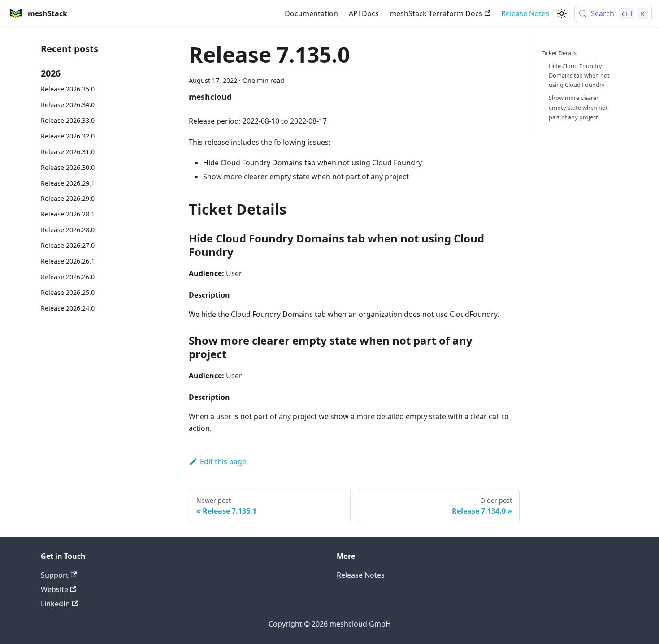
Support (55, 575)
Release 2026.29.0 (68, 198)
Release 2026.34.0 (68, 104)
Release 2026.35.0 (68, 89)
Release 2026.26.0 (68, 276)
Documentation (311, 13)
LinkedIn (55, 604)
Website (54, 589)
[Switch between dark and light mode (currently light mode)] (562, 13)
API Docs (364, 13)
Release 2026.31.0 (68, 151)
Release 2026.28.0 (68, 229)
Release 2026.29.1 (68, 183)
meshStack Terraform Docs (436, 13)
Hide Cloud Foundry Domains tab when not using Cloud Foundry (579, 75)
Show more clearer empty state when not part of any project (578, 107)
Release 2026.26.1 (68, 261)
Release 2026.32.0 (68, 136)
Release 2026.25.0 (68, 292)
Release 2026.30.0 (68, 167)
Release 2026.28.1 (68, 214)
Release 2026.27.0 (68, 245)
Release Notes (525, 13)
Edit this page (223, 462)
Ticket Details (559, 53)
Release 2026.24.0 (68, 308)
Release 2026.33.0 (68, 120)
